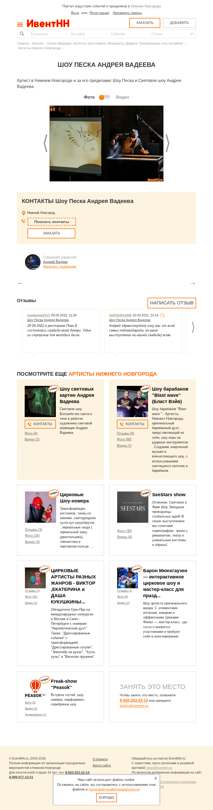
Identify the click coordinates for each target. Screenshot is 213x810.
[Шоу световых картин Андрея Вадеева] (40, 401)
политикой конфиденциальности (114, 789)
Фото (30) (124, 531)
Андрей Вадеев (55, 262)
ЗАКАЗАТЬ (145, 23)
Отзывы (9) (125, 433)
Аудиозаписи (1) (35, 714)
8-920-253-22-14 (134, 700)
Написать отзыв (172, 302)
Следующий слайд (167, 143)
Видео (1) (124, 446)
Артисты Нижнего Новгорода (40, 48)
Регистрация (99, 13)
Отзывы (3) (33, 530)
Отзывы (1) (32, 590)
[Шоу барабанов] (132, 401)
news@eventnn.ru (159, 768)
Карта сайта (102, 765)
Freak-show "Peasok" (64, 684)
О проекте (100, 759)
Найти (21, 34)
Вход (75, 13)
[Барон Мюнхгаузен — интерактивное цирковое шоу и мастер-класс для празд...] (127, 577)
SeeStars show (168, 494)
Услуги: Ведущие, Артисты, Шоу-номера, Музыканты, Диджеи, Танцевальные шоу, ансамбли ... (116, 43)
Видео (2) (32, 439)
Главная (23, 43)
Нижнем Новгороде (146, 6)
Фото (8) (122, 596)
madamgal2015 (38, 315)
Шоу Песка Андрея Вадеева (48, 320)
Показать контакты (51, 222)
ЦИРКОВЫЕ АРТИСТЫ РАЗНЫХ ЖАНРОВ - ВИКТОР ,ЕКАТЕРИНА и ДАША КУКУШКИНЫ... (73, 586)
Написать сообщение (59, 267)
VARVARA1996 (120, 315)
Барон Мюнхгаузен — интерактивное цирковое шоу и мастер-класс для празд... (165, 583)
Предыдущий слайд (45, 143)
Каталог (38, 43)
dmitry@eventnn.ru (134, 706)
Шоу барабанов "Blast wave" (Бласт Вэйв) (170, 395)
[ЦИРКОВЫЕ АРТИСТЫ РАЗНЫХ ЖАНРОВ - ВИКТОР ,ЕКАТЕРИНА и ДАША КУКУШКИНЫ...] (35, 577)
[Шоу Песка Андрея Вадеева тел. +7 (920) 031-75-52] (106, 143)
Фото (89, 97)
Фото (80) (124, 439)
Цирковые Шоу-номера (74, 497)
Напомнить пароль (127, 13)
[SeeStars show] (132, 507)
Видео (122, 97)
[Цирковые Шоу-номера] (40, 507)
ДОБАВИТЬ (179, 23)
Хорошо (106, 798)
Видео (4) (32, 542)
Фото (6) (31, 433)
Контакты (43, 424)
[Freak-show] (35, 688)
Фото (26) (31, 596)
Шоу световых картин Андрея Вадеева (77, 395)
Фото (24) (32, 536)
